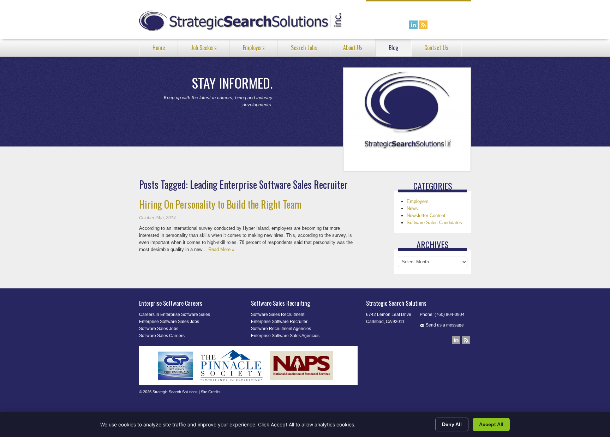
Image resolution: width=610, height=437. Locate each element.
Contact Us (436, 47)
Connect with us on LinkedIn (413, 24)
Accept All (491, 424)
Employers (254, 47)
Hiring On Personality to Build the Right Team (220, 204)
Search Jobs (304, 47)
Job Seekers (204, 47)
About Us (353, 47)
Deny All (452, 424)
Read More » (221, 249)
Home (158, 47)
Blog (393, 47)
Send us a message (444, 325)
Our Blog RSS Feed (423, 24)
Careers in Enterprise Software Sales (174, 314)
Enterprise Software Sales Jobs (169, 321)
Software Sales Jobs (158, 328)
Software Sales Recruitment (277, 314)
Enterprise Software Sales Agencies (285, 335)
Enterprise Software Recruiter (279, 321)
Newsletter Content (426, 215)
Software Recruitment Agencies (281, 328)
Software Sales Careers (162, 335)
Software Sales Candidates (434, 222)
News (412, 208)
